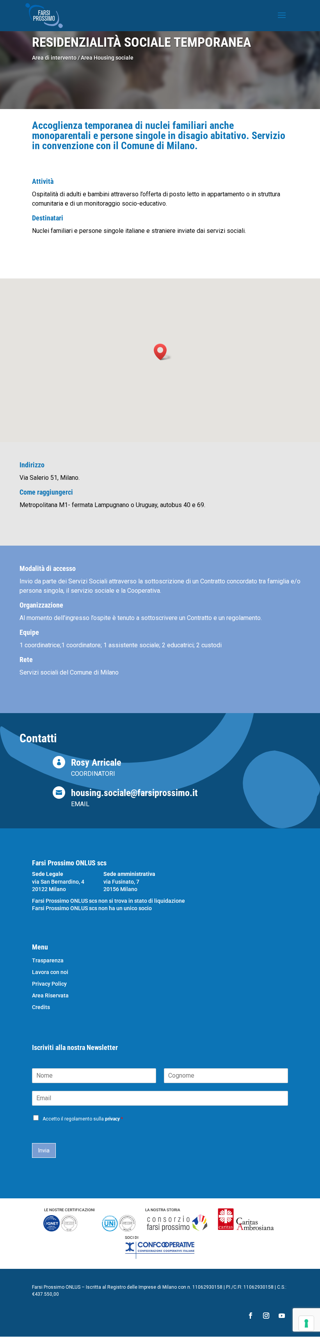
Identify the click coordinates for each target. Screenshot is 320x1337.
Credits (41, 1007)
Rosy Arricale (96, 762)
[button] (163, 351)
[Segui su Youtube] (282, 1315)
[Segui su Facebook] (250, 1315)
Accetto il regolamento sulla (83, 1119)
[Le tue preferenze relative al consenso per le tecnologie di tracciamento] (306, 1323)
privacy (112, 1119)
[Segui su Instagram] (266, 1315)
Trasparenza (48, 961)
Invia (44, 1150)
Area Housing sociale (107, 58)
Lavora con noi (50, 972)
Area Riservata (50, 996)
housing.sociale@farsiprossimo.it (134, 792)
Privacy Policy (49, 984)
